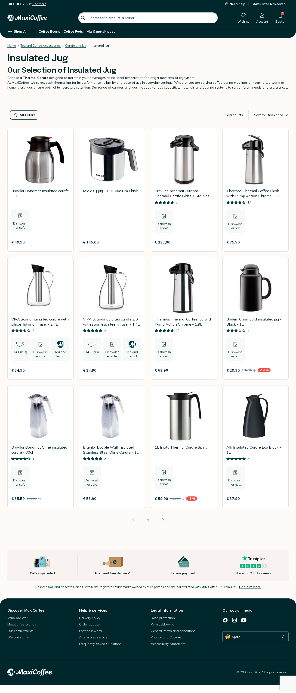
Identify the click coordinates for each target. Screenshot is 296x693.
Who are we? (17, 618)
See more (39, 4)
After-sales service (93, 637)
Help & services (93, 610)
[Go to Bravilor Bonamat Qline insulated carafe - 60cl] (40, 446)
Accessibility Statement (168, 644)
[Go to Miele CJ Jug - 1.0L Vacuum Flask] (112, 190)
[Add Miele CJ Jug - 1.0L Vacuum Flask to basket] (135, 242)
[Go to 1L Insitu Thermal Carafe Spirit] (184, 446)
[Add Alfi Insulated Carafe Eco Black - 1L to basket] (279, 498)
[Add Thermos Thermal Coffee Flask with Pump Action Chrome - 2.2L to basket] (279, 242)
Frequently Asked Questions (100, 644)
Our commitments (20, 631)
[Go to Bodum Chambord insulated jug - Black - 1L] (255, 318)
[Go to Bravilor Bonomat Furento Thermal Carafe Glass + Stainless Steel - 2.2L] (184, 190)
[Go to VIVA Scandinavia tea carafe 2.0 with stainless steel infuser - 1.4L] (112, 318)
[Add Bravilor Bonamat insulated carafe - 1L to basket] (64, 242)
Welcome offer (18, 637)
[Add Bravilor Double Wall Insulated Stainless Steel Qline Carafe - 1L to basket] (135, 498)
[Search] (82, 17)
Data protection (163, 618)
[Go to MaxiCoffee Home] (27, 18)
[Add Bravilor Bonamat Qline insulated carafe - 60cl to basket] (64, 498)
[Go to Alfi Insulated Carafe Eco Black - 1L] (255, 446)
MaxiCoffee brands (21, 624)
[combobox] (148, 17)
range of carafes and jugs (118, 87)
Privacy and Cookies (166, 637)
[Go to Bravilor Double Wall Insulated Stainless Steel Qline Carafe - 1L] (112, 446)
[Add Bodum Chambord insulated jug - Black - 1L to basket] (279, 370)
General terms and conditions (173, 631)
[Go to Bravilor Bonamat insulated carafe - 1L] (40, 190)
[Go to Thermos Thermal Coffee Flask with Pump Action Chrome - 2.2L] (255, 190)
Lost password (90, 631)
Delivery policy (89, 618)
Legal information (167, 610)
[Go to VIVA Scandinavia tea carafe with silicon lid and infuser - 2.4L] (40, 318)
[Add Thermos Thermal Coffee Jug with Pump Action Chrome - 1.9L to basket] (207, 370)
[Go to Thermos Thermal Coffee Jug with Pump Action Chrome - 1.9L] (184, 318)
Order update (89, 624)
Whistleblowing (162, 624)
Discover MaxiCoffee (26, 610)
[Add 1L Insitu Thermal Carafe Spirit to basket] (207, 498)
